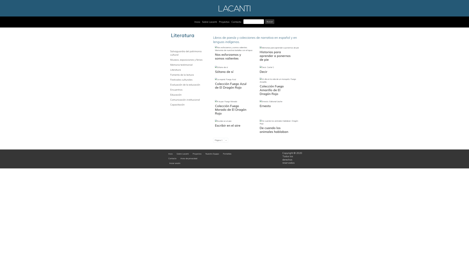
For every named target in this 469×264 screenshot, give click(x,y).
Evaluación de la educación (185, 84)
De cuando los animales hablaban (274, 130)
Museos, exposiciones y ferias (186, 59)
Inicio (197, 21)
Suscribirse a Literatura (214, 145)
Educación (176, 94)
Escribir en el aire (227, 125)
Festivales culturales (181, 79)
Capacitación (177, 104)
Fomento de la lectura (182, 74)
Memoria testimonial (181, 64)
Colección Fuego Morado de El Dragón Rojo (230, 109)
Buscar (270, 21)
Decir (263, 72)
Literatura (175, 69)
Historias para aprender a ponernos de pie (275, 55)
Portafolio (227, 154)
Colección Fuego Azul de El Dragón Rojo (230, 85)
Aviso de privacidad (188, 158)
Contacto (236, 21)
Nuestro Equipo (212, 154)
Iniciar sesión (174, 163)
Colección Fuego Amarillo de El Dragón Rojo (272, 90)
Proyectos (224, 21)
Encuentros (176, 89)
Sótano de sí (224, 72)
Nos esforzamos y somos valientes (228, 56)
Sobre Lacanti (209, 21)
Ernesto (265, 106)
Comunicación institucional (185, 99)
